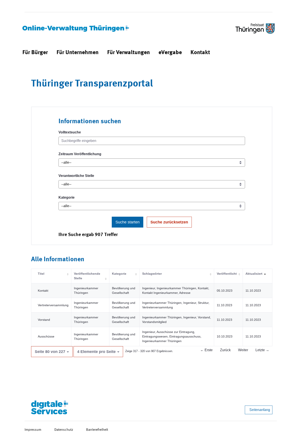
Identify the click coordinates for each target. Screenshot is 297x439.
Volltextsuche (69, 132)
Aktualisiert (253, 273)
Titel (41, 273)
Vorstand (44, 319)
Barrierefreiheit (97, 430)
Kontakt (43, 290)
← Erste (206, 350)
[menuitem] (35, 52)
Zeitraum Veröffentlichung (79, 154)
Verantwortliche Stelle (76, 176)
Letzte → (262, 350)
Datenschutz (63, 430)
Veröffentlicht (227, 273)
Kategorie (66, 197)
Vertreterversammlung (53, 305)
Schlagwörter (152, 273)
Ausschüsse (46, 336)
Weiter (243, 350)
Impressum (33, 430)
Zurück (225, 350)
